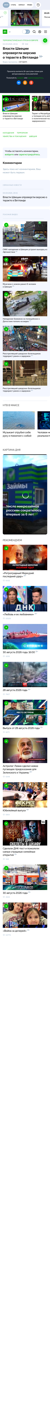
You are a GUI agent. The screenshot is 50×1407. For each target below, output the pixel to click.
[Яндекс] (31, 83)
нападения (8, 133)
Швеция (33, 136)
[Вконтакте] (19, 83)
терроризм (22, 133)
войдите (20, 78)
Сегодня (23, 62)
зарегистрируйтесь (35, 78)
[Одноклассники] (25, 83)
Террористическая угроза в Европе (20, 40)
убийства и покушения (14, 136)
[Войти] (39, 31)
